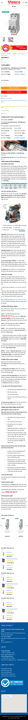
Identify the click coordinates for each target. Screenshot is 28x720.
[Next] (24, 23)
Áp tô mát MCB (4, 55)
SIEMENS (14, 53)
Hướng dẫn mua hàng (6, 668)
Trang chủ (3, 53)
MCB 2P (13, 100)
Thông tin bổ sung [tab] (5, 110)
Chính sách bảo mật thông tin (8, 676)
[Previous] (3, 23)
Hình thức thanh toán (6, 672)
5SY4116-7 (21, 532)
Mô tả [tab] (2, 107)
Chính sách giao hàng (6, 670)
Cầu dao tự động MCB (7, 100)
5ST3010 (3, 155)
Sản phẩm (9, 53)
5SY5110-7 (7, 532)
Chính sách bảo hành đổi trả (8, 674)
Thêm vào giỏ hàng (14, 88)
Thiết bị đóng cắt (21, 53)
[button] (2, 2)
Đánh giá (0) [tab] (3, 113)
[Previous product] (5, 62)
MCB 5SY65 (22, 100)
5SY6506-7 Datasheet (19, 74)
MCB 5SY (17, 100)
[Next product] (2, 62)
